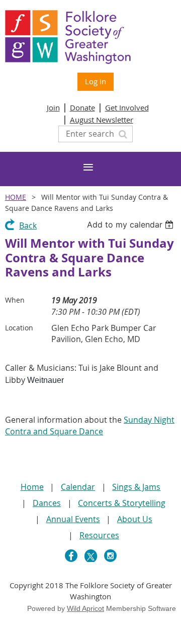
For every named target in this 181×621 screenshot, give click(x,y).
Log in (95, 81)
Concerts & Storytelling (121, 503)
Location (19, 327)
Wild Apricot (85, 608)
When (15, 300)
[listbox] (131, 224)
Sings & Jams (136, 486)
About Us (134, 519)
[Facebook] (71, 555)
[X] (90, 555)
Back (28, 225)
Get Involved (127, 107)
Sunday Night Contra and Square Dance (89, 425)
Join (53, 107)
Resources (99, 535)
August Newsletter (101, 120)
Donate (82, 107)
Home (15, 197)
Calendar (78, 486)
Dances (47, 503)
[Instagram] (110, 555)
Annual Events (73, 519)
